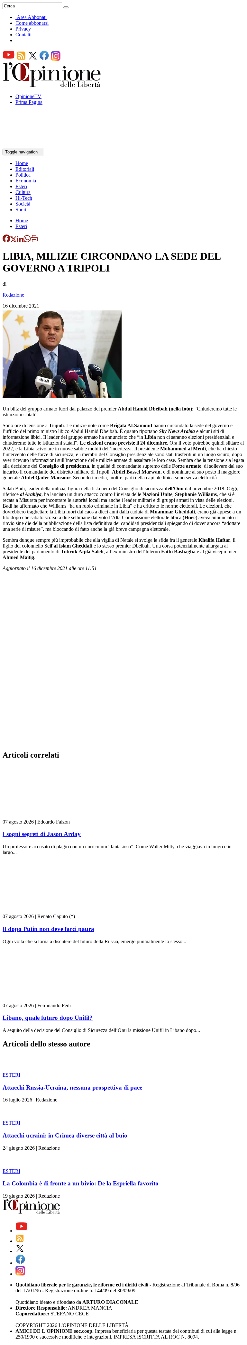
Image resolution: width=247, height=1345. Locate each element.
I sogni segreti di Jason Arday (42, 834)
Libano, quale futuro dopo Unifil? (48, 1017)
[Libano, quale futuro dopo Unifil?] (41, 999)
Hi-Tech (23, 198)
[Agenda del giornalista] (31, 145)
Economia (25, 180)
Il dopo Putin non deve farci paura (48, 929)
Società (22, 204)
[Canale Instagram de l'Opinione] (55, 59)
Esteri (21, 186)
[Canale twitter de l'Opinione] (33, 59)
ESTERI (11, 1075)
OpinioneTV (28, 96)
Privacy (23, 29)
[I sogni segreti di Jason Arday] (41, 816)
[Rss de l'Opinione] (21, 59)
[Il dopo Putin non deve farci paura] (41, 910)
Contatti (23, 34)
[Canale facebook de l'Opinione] (44, 59)
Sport (20, 209)
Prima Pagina (28, 102)
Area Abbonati (32, 17)
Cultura (23, 192)
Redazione (13, 295)
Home (21, 163)
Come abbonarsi (32, 23)
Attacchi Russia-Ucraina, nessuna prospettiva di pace (72, 1087)
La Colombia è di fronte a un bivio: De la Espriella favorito (81, 1183)
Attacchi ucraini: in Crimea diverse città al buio (65, 1135)
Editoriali (24, 169)
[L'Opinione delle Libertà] (52, 85)
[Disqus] (123, 662)
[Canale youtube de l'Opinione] (9, 59)
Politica (23, 175)
